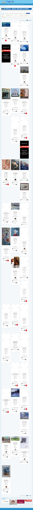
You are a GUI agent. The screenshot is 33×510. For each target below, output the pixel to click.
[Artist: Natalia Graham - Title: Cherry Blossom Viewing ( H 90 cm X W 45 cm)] (6, 236)
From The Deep (15, 54)
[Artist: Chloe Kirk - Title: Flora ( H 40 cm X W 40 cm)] (21, 277)
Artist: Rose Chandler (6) (24, 178)
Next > (30, 20)
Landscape (6, 216)
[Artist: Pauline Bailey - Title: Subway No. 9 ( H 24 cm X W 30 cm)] (24, 116)
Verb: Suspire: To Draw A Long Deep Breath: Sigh (24, 452)
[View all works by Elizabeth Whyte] (6, 486)
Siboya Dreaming (15, 443)
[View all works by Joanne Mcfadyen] (15, 349)
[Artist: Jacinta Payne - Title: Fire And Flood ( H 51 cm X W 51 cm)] (22, 383)
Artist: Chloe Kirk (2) (25, 275)
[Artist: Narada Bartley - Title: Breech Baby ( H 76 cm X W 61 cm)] (6, 164)
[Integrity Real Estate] (28, 500)
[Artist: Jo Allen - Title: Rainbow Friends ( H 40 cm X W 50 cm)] (24, 22)
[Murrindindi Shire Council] (6, 501)
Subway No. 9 (24, 126)
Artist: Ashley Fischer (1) (24, 222)
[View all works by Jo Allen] (6, 35)
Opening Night (13, 4)
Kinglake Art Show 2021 (4, 6)
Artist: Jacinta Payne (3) (6, 408)
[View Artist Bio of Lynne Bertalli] (14, 184)
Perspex (25, 244)
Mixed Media (4, 31)
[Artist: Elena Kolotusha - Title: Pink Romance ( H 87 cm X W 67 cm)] (24, 304)
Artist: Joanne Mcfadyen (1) (15, 347)
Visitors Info (9, 4)
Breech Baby (6, 173)
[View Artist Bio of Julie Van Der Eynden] (14, 454)
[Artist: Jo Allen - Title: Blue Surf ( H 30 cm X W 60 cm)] (6, 24)
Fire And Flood (24, 374)
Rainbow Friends (24, 32)
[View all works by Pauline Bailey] (6, 108)
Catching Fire (24, 217)
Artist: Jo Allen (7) (15, 62)
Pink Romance (24, 319)
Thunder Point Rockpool (6, 213)
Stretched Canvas (7, 31)
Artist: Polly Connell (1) (6, 218)
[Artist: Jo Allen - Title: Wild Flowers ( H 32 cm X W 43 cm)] (24, 69)
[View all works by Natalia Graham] (6, 255)
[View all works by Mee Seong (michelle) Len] (6, 355)
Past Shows (16, 4)
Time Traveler (24, 173)
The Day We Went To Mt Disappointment (15, 342)
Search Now (28, 13)
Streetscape (7, 105)
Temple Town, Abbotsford (6, 102)
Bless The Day (15, 239)
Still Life (6, 317)
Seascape (16, 34)
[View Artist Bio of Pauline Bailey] (22, 113)
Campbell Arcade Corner (24, 102)
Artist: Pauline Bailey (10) (15, 107)
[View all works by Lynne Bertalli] (15, 179)
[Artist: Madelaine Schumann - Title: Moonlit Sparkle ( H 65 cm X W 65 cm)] (15, 393)
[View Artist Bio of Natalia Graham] (4, 260)
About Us (3, 4)
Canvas (7, 104)
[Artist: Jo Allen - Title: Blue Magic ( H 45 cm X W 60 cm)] (24, 48)
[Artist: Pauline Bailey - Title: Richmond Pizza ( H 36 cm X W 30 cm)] (15, 116)
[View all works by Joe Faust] (15, 218)
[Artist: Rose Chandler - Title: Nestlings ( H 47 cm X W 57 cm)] (24, 186)
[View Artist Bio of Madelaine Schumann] (14, 411)
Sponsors (20, 4)
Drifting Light (6, 445)
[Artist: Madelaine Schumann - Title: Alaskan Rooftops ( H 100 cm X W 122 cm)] (22, 407)
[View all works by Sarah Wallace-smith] (24, 458)
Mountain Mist (15, 212)
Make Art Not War (15, 271)
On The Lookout (24, 348)
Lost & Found (6, 314)
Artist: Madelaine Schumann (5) (15, 407)
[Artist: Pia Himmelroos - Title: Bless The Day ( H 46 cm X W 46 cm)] (15, 232)
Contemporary (25, 129)
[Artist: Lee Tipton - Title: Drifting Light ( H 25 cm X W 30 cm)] (6, 439)
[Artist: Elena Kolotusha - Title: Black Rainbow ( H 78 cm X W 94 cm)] (15, 304)
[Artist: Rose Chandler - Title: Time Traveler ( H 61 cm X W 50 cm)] (24, 164)
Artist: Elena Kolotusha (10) (24, 297)
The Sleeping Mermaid (15, 173)
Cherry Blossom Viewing (6, 249)
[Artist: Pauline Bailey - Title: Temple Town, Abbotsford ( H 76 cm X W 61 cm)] (6, 93)
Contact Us (23, 4)
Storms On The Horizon (24, 422)
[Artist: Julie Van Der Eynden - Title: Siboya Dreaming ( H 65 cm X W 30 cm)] (15, 438)
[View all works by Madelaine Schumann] (15, 406)
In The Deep (15, 31)
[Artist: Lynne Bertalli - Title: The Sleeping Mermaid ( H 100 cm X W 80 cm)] (15, 164)
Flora (24, 268)
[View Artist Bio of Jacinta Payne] (13, 385)
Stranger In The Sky (6, 480)
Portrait (15, 242)
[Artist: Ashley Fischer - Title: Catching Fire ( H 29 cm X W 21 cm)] (22, 224)
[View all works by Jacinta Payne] (15, 380)
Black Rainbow (15, 313)
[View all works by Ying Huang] (24, 248)
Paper (7, 316)
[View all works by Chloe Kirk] (24, 274)
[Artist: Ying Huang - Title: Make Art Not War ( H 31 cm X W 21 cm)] (15, 262)
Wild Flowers (24, 75)
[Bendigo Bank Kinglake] (21, 501)
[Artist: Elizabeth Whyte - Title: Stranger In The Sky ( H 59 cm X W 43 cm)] (6, 471)
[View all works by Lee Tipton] (6, 451)
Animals (15, 316)
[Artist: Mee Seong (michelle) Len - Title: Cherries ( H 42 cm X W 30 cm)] (6, 333)
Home (1, 4)
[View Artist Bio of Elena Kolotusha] (5, 325)
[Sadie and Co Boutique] (13, 502)
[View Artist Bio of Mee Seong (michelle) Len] (5, 360)
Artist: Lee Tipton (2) (6, 453)
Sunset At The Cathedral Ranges (15, 374)
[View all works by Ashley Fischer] (25, 224)
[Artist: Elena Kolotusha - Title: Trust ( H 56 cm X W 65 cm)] (22, 299)
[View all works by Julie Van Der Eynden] (15, 449)
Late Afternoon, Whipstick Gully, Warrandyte (6, 400)
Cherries (6, 349)
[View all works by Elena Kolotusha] (24, 296)
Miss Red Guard (24, 242)
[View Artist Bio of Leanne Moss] (23, 359)
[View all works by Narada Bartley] (6, 179)
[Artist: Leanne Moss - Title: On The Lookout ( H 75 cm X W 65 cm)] (24, 333)
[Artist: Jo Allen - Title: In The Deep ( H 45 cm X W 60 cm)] (15, 22)
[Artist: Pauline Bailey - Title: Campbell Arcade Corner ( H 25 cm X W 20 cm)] (24, 93)
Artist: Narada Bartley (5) (6, 180)
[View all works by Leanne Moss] (24, 354)
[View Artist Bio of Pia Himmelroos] (14, 250)
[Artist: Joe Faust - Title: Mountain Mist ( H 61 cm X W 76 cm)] (15, 206)
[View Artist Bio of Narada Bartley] (4, 184)
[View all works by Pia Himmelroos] (15, 245)
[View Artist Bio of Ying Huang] (23, 253)
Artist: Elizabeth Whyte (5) (6, 488)
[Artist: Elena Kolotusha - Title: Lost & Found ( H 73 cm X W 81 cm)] (6, 304)
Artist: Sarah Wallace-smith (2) (25, 460)
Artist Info (6, 4)
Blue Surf (6, 29)
